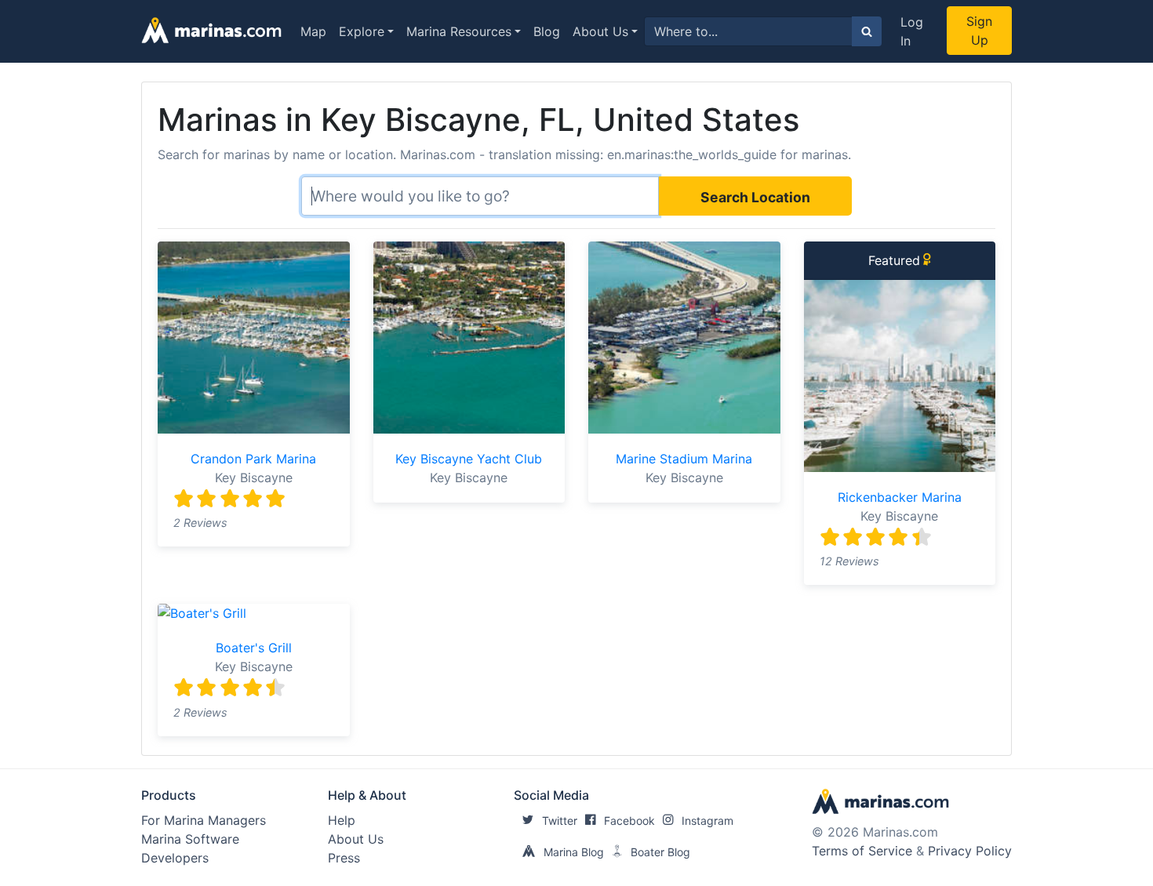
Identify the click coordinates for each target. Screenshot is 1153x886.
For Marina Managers (203, 820)
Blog (546, 31)
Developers (175, 858)
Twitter (559, 820)
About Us (600, 31)
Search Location (755, 197)
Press (344, 858)
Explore (361, 31)
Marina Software (190, 839)
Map (313, 31)
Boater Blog (660, 852)
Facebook (629, 820)
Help (341, 820)
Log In (911, 31)
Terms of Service (862, 851)
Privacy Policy (970, 851)
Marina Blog (574, 852)
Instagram (707, 820)
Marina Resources (458, 31)
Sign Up (979, 30)
